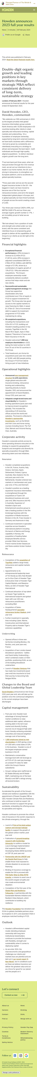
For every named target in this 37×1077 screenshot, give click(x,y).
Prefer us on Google (12, 35)
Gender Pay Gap (27, 1027)
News (23, 1006)
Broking (24, 1010)
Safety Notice (7, 1042)
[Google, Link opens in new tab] (26, 1055)
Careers (5, 1010)
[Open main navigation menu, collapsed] (34, 10)
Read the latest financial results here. (21, 60)
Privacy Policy (7, 1027)
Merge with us (26, 1019)
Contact (5, 1014)
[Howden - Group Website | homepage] (8, 10)
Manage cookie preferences (11, 1072)
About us (5, 1006)
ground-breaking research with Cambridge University (17, 841)
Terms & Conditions (6, 1037)
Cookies (5, 1032)
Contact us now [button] (11, 995)
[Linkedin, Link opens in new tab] (15, 1055)
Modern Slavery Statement (27, 1032)
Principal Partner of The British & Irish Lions (18, 3)
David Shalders (8, 692)
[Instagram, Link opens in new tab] (20, 1055)
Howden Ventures (20, 668)
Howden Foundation (13, 909)
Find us (5, 1019)
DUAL (23, 1014)
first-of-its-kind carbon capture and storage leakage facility (18, 827)
